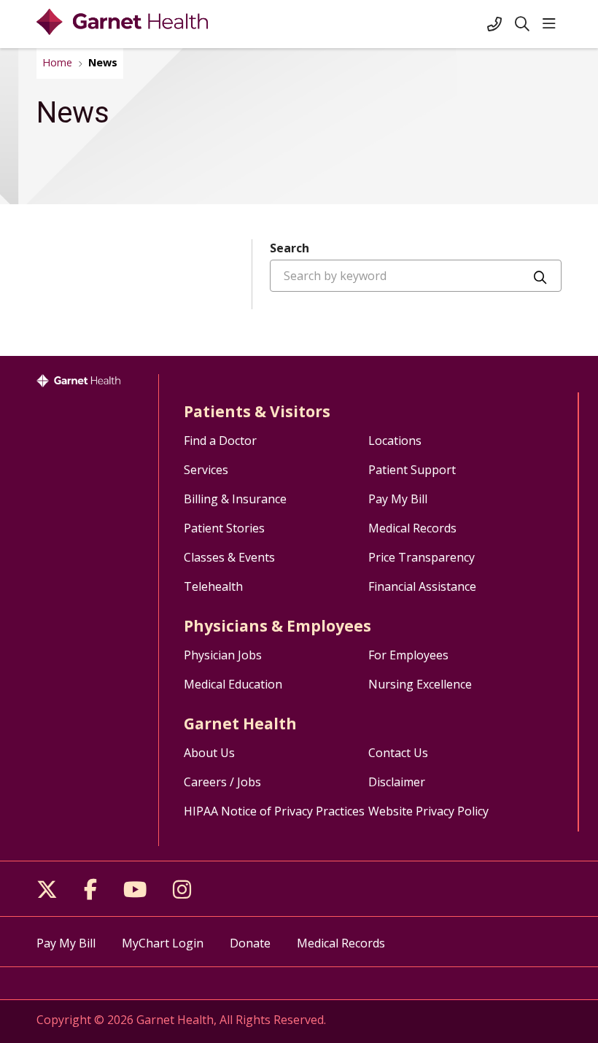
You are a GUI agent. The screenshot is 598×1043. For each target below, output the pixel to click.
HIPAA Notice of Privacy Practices (274, 811)
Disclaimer (396, 782)
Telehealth (213, 586)
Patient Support (412, 470)
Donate (250, 943)
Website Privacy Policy (428, 811)
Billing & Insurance (235, 499)
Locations (395, 441)
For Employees (408, 655)
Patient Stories (224, 528)
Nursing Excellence (420, 684)
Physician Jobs (223, 655)
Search (289, 248)
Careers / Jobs (222, 782)
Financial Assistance (422, 586)
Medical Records (412, 528)
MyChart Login (162, 943)
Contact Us (398, 753)
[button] (552, 24)
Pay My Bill (397, 499)
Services (206, 470)
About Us (209, 753)
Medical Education (233, 684)
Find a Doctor (220, 441)
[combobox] (416, 276)
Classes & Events (229, 557)
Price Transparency (421, 557)
